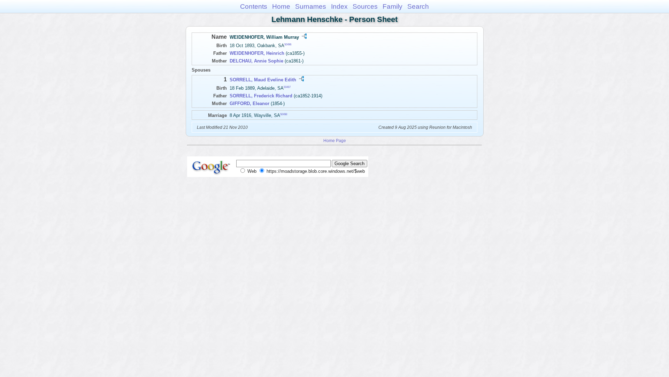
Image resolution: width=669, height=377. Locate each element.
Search (418, 6)
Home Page (334, 140)
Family (392, 6)
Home (281, 6)
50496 (287, 44)
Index (339, 6)
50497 (287, 87)
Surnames (310, 6)
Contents (253, 6)
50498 (283, 114)
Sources (365, 6)
